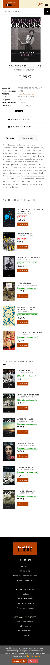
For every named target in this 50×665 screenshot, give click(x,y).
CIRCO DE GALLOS (24, 283)
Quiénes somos (25, 626)
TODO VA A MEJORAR (25, 443)
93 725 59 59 (25, 571)
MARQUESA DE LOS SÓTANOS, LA (29, 332)
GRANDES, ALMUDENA (25, 70)
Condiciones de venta (25, 603)
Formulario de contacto (25, 580)
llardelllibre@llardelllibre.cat (25, 576)
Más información (33, 656)
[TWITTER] (25, 560)
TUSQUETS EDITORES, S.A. (30, 88)
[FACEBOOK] (21, 560)
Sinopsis (10, 138)
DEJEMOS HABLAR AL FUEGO (28, 258)
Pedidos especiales (25, 621)
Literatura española (26, 94)
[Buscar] (47, 11)
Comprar (23, 224)
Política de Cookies (25, 599)
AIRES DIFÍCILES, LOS (25, 419)
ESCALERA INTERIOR (25, 371)
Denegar (33, 661)
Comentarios (28, 138)
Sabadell (25, 635)
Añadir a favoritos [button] (20, 119)
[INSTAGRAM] (29, 560)
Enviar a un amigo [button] (21, 126)
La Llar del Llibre (25, 631)
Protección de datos (25, 608)
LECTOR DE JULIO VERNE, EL (28, 395)
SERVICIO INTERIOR (24, 234)
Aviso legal (25, 594)
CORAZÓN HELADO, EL (25, 491)
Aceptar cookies (19, 661)
